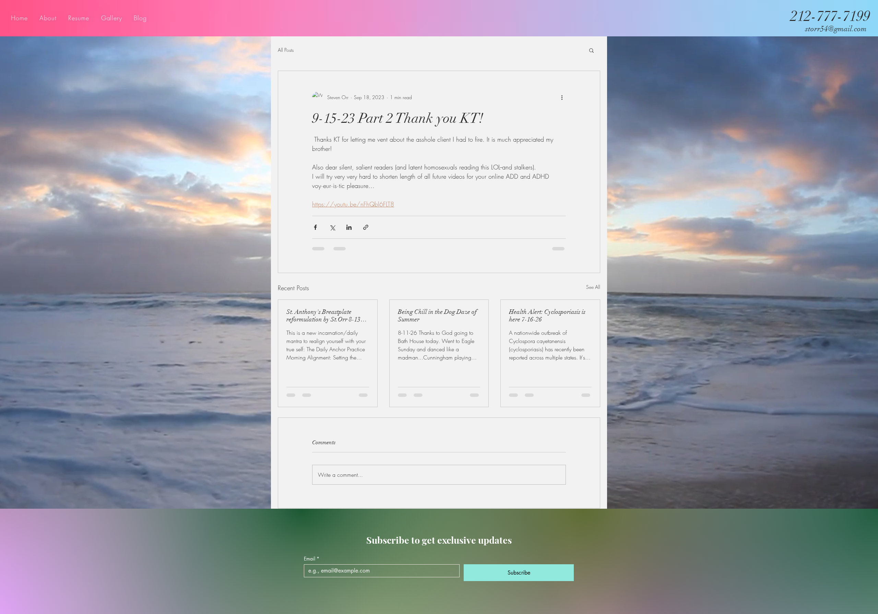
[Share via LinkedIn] (349, 227)
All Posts (286, 50)
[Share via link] (366, 227)
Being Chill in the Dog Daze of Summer (437, 315)
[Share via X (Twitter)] (332, 227)
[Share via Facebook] (315, 227)
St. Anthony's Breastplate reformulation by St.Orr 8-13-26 (324, 315)
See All (593, 287)
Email (311, 559)
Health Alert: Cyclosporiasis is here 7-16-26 (547, 315)
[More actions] (562, 97)
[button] (591, 50)
